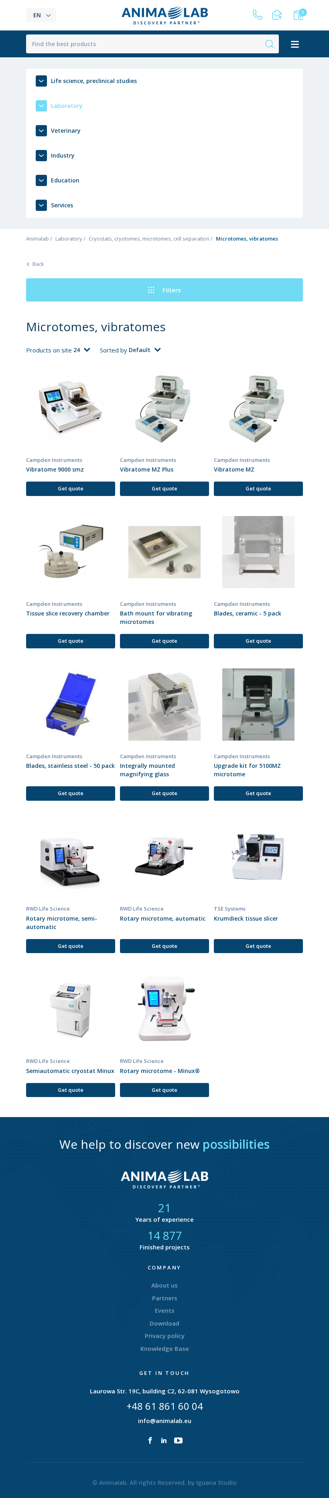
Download (164, 1323)
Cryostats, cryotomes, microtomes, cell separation (149, 238)
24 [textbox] (76, 350)
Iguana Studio (216, 1482)
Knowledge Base (164, 1348)
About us (164, 1285)
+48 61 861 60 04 (164, 1406)
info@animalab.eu (164, 1421)
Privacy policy (165, 1336)
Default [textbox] (139, 350)
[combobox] (81, 350)
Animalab (37, 238)
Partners (164, 1298)
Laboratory (68, 238)
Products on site (49, 350)
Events (165, 1310)
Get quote (70, 488)
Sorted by (114, 350)
